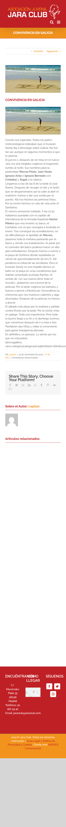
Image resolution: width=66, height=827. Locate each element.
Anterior (38, 51)
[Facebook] (49, 686)
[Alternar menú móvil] (59, 22)
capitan (12, 354)
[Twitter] (57, 686)
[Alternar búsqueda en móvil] (52, 22)
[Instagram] (53, 694)
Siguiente (52, 51)
